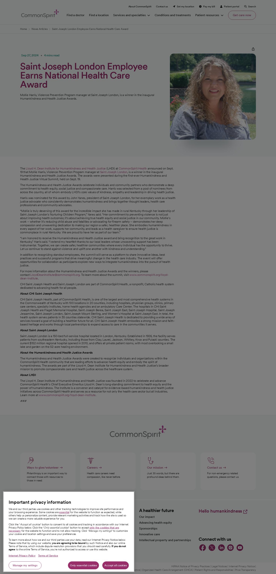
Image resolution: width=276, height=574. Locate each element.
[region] (68, 531)
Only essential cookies (83, 565)
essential (64, 512)
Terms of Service (48, 555)
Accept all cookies (115, 565)
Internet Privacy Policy (22, 555)
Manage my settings (25, 565)
